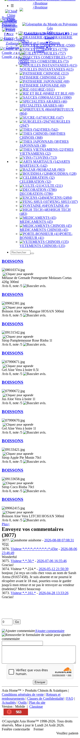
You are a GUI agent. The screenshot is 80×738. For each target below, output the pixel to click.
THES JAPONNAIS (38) (44, 143)
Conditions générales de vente (23, 694)
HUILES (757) (55, 53)
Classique (36, 706)
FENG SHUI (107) (64, 202)
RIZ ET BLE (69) (61, 93)
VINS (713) (48, 157)
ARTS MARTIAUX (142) (45, 163)
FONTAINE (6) (57, 206)
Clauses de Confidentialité (45, 698)
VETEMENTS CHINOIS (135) (42, 246)
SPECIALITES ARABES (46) (42, 105)
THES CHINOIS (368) (42, 135)
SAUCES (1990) (59, 97)
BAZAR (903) (54, 169)
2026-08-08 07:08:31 (59, 540)
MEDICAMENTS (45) (36, 222)
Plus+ (6, 524)
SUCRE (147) (53, 117)
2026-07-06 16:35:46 (52, 561)
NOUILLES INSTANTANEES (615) (47, 69)
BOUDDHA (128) (63, 173)
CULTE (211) (53, 186)
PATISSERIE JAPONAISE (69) (43, 85)
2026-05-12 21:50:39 (53, 569)
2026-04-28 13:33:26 (53, 593)
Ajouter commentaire (49, 631)
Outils (22, 702)
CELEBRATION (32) (35, 181)
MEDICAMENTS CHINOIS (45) (44, 230)
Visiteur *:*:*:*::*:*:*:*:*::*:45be (34, 549)
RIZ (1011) (47, 89)
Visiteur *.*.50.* (22, 561)
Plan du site (37, 702)
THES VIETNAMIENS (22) (47, 151)
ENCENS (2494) (60, 198)
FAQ (69, 698)
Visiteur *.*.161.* (23, 593)
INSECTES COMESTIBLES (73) (44, 61)
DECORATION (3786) (36, 194)
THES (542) (49, 129)
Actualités (9, 702)
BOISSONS (12, 261)
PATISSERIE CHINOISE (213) (42, 77)
